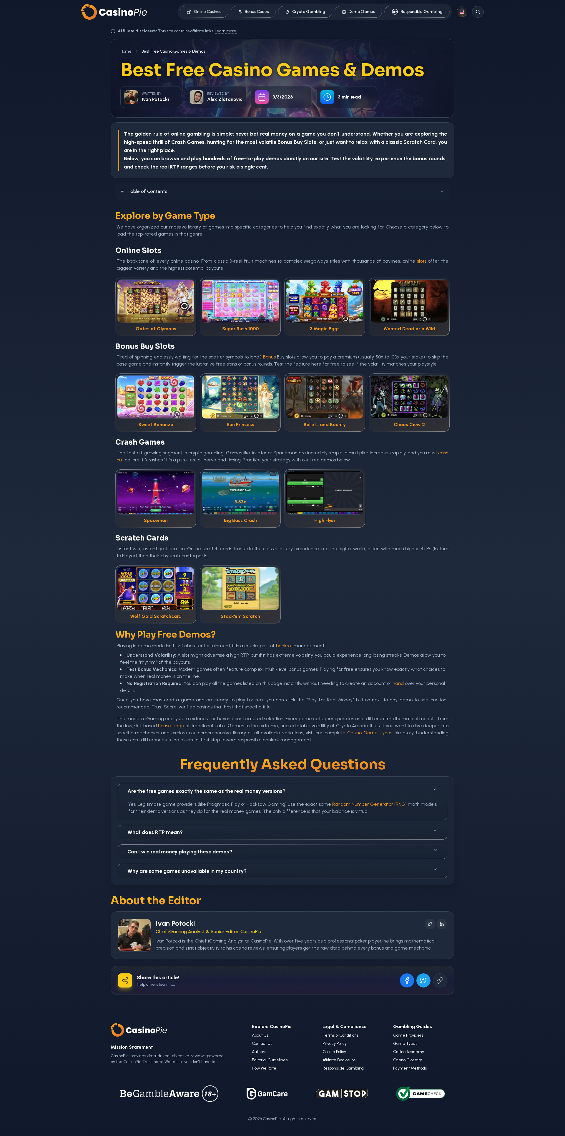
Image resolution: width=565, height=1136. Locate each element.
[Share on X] (423, 980)
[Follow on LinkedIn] (441, 924)
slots (421, 261)
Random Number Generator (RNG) (369, 804)
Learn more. (226, 31)
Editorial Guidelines (270, 1059)
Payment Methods (410, 1068)
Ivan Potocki (175, 923)
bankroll (284, 645)
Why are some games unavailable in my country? (187, 871)
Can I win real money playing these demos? (179, 851)
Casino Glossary (407, 1059)
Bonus (285, 142)
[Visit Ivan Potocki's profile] (134, 935)
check (141, 167)
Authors (259, 1051)
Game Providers (408, 1035)
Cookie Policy (334, 1051)
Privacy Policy (335, 1043)
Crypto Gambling (308, 11)
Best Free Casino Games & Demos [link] (173, 51)
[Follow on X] (430, 924)
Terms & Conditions (340, 1035)
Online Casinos (207, 11)
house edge (171, 725)
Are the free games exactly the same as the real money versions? (206, 791)
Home (126, 51)
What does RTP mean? (155, 832)
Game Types (405, 1043)
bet (254, 134)
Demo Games (362, 11)
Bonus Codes (257, 11)
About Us (260, 1035)
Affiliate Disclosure (339, 1059)
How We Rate (264, 1068)
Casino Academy (408, 1051)
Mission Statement (132, 1047)
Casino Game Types (370, 732)
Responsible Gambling (422, 11)
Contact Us (262, 1043)
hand (398, 683)
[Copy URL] (440, 980)
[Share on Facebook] (407, 980)
